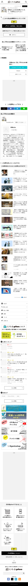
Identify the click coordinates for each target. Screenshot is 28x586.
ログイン (14, 34)
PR (26, 174)
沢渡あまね (13, 127)
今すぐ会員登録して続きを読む (14, 26)
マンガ (5, 317)
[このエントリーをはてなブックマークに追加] (16, 579)
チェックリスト (11, 396)
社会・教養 (6, 310)
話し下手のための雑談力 (13, 7)
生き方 (5, 303)
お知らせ (6, 320)
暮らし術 (5, 307)
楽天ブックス (18, 74)
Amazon (18, 70)
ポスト (25, 6)
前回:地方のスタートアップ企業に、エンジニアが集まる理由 (7, 48)
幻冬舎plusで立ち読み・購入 (18, 67)
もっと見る (14, 387)
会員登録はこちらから (14, 553)
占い (18, 396)
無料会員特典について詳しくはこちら (14, 557)
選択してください (19, 122)
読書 (5, 313)
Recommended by (17, 297)
